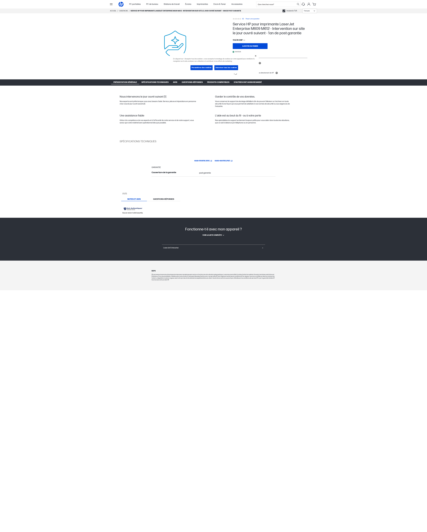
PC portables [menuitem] (135, 4)
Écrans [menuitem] (188, 4)
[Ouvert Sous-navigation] (111, 4)
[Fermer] (255, 55)
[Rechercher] (298, 4)
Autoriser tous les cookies (226, 68)
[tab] (134, 199)
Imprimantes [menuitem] (202, 4)
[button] (213, 248)
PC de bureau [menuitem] (152, 4)
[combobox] (309, 11)
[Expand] (175, 44)
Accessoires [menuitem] (236, 4)
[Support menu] (303, 4)
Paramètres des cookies (201, 68)
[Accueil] (121, 4)
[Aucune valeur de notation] (237, 19)
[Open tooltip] (259, 63)
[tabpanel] (213, 209)
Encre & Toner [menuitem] (220, 4)
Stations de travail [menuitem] (172, 4)
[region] (214, 63)
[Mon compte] (309, 4)
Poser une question (252, 19)
